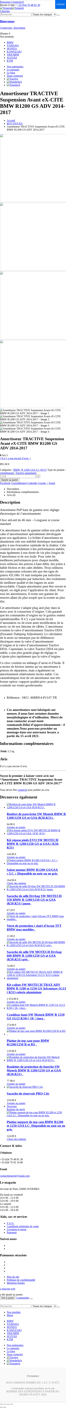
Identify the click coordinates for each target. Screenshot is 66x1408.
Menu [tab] (10, 1315)
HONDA (12, 48)
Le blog (11, 72)
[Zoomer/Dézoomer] (1, 1404)
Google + (43, 483)
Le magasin (13, 69)
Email (52, 483)
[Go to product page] (36, 806)
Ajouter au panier (9, 480)
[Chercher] (58, 15)
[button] (5, 11)
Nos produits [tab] (13, 1312)
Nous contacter (15, 75)
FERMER (61, 4)
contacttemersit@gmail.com (15, 1175)
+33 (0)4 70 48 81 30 (28, 5)
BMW (10, 42)
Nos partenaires (15, 66)
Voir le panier (7, 1298)
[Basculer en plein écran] (4, 1404)
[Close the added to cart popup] (31, 1298)
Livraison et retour (16, 1229)
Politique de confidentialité (21, 1279)
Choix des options (16, 883)
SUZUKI (12, 57)
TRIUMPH (13, 54)
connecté (22, 789)
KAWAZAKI (14, 51)
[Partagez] (8, 1404)
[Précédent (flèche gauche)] (1, 1407)
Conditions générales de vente (23, 1226)
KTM (10, 60)
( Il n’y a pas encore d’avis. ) (15, 458)
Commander (22, 1297)
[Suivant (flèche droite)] (4, 1407)
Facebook (5, 483)
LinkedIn (32, 483)
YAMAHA (13, 45)
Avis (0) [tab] (11, 495)
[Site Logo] (12, 8)
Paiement (12, 1232)
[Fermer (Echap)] (11, 1404)
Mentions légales (16, 1282)
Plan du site (13, 1276)
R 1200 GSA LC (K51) (34, 469)
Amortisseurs (7, 472)
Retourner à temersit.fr (12, 2)
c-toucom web (7, 1288)
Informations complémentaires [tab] (23, 492)
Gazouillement (19, 483)
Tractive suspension (25, 472)
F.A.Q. (10, 1223)
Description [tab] (13, 488)
